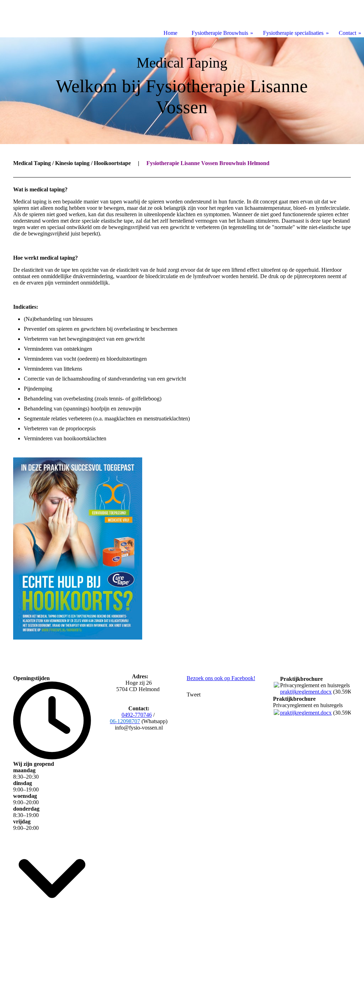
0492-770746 (137, 715)
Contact (347, 33)
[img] (182, 90)
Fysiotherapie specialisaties (293, 33)
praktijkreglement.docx (306, 692)
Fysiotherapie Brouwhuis (220, 33)
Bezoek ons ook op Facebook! (221, 678)
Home (170, 33)
